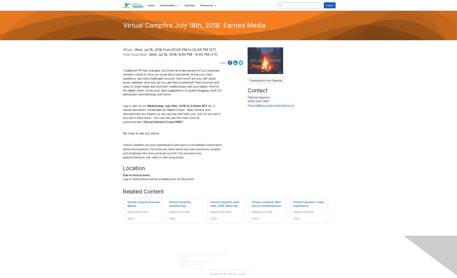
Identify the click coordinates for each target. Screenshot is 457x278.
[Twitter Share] (240, 62)
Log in (329, 5)
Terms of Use (289, 257)
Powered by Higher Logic (228, 274)
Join (232, 254)
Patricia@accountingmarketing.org (271, 105)
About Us (287, 254)
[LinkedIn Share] (235, 62)
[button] (169, 5)
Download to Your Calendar (266, 80)
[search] (280, 5)
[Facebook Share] (230, 62)
